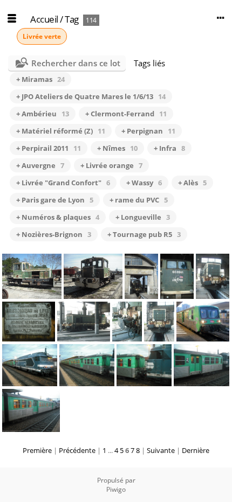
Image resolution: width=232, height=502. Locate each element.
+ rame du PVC (139, 200)
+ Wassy (144, 182)
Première (37, 450)
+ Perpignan (148, 131)
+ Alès (192, 182)
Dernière (195, 450)
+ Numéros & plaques (57, 217)
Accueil (44, 19)
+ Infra (169, 148)
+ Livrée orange (111, 165)
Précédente (77, 450)
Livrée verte (42, 36)
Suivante (161, 450)
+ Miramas (40, 79)
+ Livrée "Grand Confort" (63, 182)
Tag (72, 19)
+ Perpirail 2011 (48, 148)
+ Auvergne (40, 165)
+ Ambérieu (42, 113)
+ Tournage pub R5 (144, 234)
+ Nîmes (117, 148)
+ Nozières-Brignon (53, 234)
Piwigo (116, 489)
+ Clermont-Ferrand (126, 113)
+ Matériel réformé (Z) (60, 131)
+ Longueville (142, 217)
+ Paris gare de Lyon (54, 200)
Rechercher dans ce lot (75, 63)
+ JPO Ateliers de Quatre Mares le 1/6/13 (91, 96)
